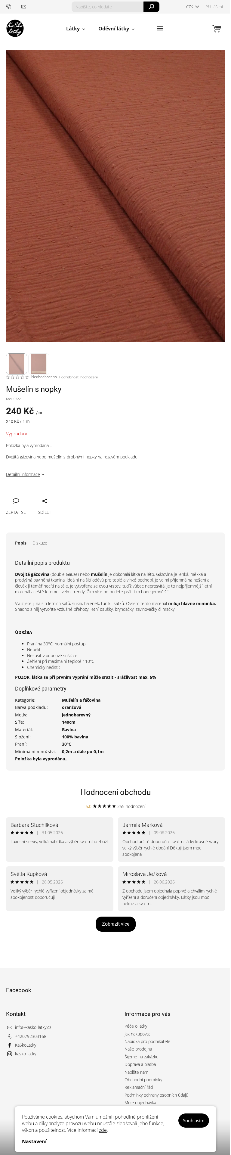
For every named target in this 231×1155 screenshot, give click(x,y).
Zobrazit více (115, 924)
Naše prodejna (138, 1049)
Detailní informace (23, 474)
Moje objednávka (140, 1102)
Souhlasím (194, 1120)
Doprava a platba (140, 1064)
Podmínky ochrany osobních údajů (156, 1095)
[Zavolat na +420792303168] (13, 6)
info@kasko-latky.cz (33, 1027)
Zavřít (43, 494)
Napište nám (136, 1072)
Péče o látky (136, 1026)
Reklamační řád (139, 1087)
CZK (190, 6)
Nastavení (34, 1141)
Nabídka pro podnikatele (147, 1041)
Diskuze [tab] (39, 543)
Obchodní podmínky (143, 1079)
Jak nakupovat (137, 1034)
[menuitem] (76, 28)
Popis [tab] (20, 543)
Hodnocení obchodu (115, 792)
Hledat (151, 7)
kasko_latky (25, 1054)
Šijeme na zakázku (142, 1057)
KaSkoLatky (25, 1045)
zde (103, 1130)
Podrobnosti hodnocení (78, 377)
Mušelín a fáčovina (81, 700)
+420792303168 (30, 1036)
